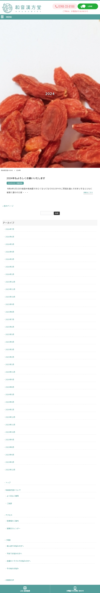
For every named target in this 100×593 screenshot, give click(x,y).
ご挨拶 (9, 503)
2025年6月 (9, 327)
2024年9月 (9, 380)
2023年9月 (9, 440)
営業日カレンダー (13, 528)
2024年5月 (9, 394)
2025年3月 (9, 349)
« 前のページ (8, 206)
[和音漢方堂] (21, 11)
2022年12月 (10, 470)
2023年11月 (10, 425)
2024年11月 (10, 372)
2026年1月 (9, 274)
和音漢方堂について (13, 490)
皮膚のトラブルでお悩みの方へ (18, 561)
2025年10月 (10, 297)
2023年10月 (10, 432)
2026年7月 (9, 229)
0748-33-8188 (66, 6)
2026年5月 (9, 244)
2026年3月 (9, 259)
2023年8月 (9, 447)
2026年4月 (9, 252)
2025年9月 (9, 304)
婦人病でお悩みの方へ (15, 546)
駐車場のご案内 (13, 521)
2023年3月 (9, 462)
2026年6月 (9, 237)
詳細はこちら (88, 192)
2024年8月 (9, 387)
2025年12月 (10, 282)
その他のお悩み (13, 569)
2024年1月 (9, 410)
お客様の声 (9, 580)
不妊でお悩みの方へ (14, 554)
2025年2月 (9, 357)
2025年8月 (9, 312)
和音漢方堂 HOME (7, 170)
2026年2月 (9, 267)
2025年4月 (9, 342)
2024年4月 (9, 402)
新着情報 (19, 183)
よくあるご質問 (13, 496)
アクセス (8, 515)
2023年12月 (10, 417)
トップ (8, 483)
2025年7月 (9, 319)
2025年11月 (10, 289)
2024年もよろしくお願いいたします (26, 178)
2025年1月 (9, 364)
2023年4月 (9, 455)
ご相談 (8, 540)
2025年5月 (9, 334)
